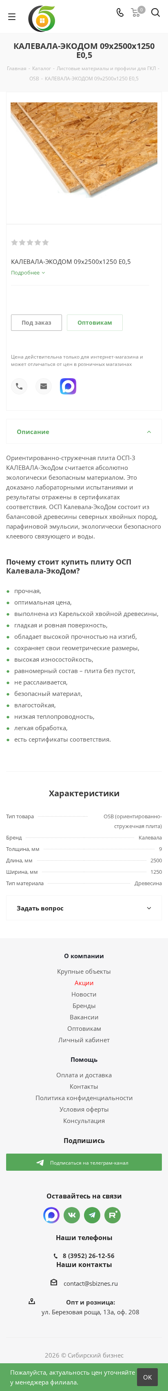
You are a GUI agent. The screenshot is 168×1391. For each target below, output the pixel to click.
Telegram (92, 1215)
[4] (38, 242)
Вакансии (84, 1017)
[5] (46, 242)
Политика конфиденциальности (84, 1098)
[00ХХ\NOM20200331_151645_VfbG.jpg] (84, 151)
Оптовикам (94, 322)
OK (147, 1377)
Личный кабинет (84, 1040)
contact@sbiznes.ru (91, 1283)
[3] (30, 242)
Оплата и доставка (84, 1075)
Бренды (84, 1005)
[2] (23, 242)
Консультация (84, 1120)
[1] (15, 242)
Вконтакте (72, 1215)
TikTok (112, 1215)
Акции (84, 983)
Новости (84, 994)
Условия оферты (84, 1109)
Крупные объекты (84, 971)
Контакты (84, 1086)
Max (51, 1215)
